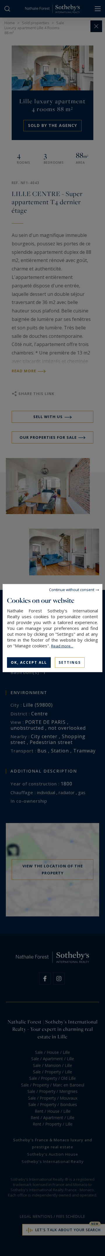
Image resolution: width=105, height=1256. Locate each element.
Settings (70, 662)
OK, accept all (29, 662)
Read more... (62, 645)
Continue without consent (71, 589)
